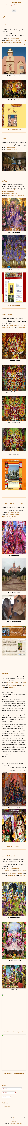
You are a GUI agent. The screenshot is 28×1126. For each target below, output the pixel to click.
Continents (16, 1119)
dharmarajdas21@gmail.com (9, 516)
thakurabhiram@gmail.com (12, 514)
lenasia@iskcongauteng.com (14, 42)
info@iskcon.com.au (10, 147)
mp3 (3, 875)
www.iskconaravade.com (13, 512)
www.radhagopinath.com (13, 868)
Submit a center (8, 1108)
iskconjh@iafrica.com (11, 40)
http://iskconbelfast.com (13, 190)
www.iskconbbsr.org (12, 325)
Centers (9, 1117)
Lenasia (4, 24)
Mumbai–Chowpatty (9, 856)
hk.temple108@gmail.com (8, 191)
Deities (22, 1119)
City (13, 1117)
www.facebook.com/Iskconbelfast (16, 195)
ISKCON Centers (14, 2)
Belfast (4, 181)
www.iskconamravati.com (13, 682)
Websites (14, 1121)
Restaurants (21, 1117)
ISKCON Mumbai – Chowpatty (15, 873)
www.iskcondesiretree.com (16, 1123)
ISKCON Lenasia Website (14, 129)
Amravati (5, 673)
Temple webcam (11, 875)
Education (6, 1119)
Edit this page (7, 1106)
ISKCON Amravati (12, 685)
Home (4, 1117)
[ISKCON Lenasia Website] (14, 127)
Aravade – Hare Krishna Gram (12, 504)
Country (11, 1119)
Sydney (4, 139)
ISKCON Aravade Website (14, 657)
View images (23, 44)
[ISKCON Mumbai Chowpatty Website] (14, 1028)
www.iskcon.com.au (12, 149)
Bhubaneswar (7, 315)
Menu (14, 10)
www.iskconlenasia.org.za (13, 38)
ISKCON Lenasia (11, 44)
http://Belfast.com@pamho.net (9, 193)
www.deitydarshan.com (7, 870)
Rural (16, 1117)
